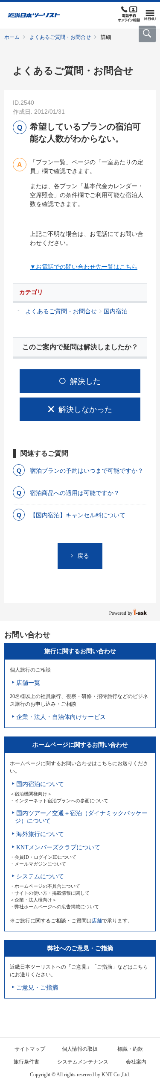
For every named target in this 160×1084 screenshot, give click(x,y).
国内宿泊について (40, 784)
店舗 (97, 921)
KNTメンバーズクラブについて (58, 847)
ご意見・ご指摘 (37, 987)
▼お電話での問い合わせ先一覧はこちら (83, 266)
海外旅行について (40, 834)
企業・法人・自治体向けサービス (61, 717)
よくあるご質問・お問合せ (60, 37)
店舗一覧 (28, 683)
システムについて (40, 876)
